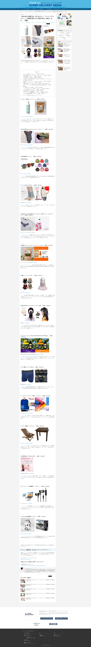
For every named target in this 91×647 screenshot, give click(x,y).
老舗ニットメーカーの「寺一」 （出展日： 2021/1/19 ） (32, 82)
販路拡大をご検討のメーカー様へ (61, 618)
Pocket (51, 23)
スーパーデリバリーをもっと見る (47, 618)
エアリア (23, 536)
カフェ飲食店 (32, 22)
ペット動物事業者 (67, 35)
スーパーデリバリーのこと (31, 14)
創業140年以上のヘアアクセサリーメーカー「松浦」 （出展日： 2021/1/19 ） (36, 83)
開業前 (64, 38)
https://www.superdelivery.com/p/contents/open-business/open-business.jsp (33, 565)
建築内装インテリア (48, 22)
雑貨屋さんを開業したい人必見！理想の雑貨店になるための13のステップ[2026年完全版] (66, 50)
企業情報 (30, 116)
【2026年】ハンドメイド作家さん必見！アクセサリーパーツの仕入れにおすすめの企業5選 (66, 45)
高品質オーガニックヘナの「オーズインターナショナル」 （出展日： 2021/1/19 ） (37, 81)
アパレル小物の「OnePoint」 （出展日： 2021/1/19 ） (32, 77)
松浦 (22, 325)
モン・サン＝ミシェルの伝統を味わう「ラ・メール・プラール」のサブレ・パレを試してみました (66, 56)
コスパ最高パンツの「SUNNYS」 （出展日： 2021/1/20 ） (33, 87)
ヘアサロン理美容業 (37, 22)
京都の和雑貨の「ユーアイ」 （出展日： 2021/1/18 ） (32, 76)
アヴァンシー (24, 147)
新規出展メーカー (38, 14)
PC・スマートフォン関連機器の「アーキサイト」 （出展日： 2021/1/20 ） (36, 92)
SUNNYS (23, 386)
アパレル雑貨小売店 (27, 22)
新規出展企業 (53, 22)
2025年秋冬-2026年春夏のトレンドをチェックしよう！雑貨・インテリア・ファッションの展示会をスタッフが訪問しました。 (67, 62)
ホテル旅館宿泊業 (42, 22)
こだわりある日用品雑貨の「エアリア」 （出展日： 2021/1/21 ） (34, 93)
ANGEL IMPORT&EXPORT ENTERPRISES (29, 356)
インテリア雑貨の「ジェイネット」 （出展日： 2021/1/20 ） (33, 89)
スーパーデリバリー (68, 37)
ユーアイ (23, 176)
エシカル (59, 37)
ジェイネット (24, 445)
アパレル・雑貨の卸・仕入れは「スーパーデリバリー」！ (32, 95)
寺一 (22, 295)
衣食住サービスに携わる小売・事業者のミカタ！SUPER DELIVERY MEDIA (45, 4)
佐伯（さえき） (29, 568)
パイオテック (24, 415)
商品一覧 (27, 116)
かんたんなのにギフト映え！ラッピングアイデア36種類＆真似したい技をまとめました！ (66, 68)
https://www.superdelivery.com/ (26, 559)
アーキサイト (24, 506)
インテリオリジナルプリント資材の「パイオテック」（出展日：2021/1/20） (36, 88)
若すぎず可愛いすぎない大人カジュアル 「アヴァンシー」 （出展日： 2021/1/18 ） (37, 75)
